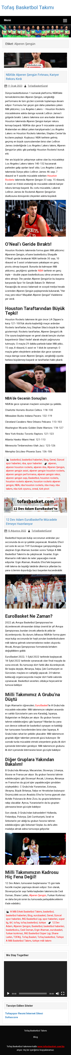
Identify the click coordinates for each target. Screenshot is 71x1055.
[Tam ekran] (62, 993)
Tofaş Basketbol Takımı (27, 7)
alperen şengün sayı (16, 478)
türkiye (42, 922)
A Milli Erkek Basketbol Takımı (26, 911)
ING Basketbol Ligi (31, 919)
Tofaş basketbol (46, 937)
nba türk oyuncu (22, 488)
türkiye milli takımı (41, 940)
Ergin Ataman (42, 930)
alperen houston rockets (19, 467)
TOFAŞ (17, 937)
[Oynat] (8, 993)
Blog (46, 459)
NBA (40, 270)
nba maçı (49, 485)
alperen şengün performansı (21, 474)
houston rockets (49, 478)
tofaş (16, 922)
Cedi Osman (26, 930)
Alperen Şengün (55, 467)
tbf (11, 922)
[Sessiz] (57, 993)
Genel (53, 459)
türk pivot (44, 488)
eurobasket (40, 915)
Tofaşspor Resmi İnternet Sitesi (24, 1013)
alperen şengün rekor (48, 474)
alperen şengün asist (17, 470)
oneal (35, 488)
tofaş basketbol (29, 922)
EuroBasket (41, 705)
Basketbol (33, 478)
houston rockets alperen (19, 481)
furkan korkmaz (14, 933)
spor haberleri (34, 463)
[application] (35, 979)
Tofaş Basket (29, 937)
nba (24, 463)
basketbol (15, 459)
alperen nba (40, 467)
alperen (52, 463)
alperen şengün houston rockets (46, 470)
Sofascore (11, 1017)
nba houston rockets (32, 485)
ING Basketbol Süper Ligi (37, 933)
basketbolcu (12, 930)
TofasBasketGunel (38, 86)
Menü (7, 20)
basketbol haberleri (32, 459)
